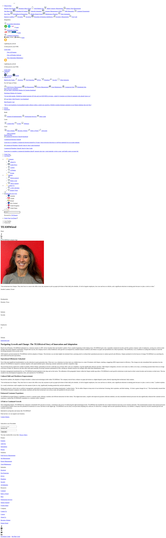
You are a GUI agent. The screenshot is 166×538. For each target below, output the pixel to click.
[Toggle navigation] (14, 3)
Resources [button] (7, 109)
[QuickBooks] (6, 27)
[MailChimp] (17, 37)
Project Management (6, 461)
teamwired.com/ (5, 340)
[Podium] (7, 37)
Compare (3, 491)
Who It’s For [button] (7, 77)
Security (3, 482)
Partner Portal (4, 523)
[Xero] (9, 27)
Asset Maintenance (6, 464)
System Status (4, 505)
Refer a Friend (5, 493)
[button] (9, 159)
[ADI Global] (6, 32)
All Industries (4, 485)
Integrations (4, 446)
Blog (2, 496)
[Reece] (9, 32)
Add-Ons (3, 443)
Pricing (6, 108)
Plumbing (3, 479)
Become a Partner (5, 520)
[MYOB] (13, 27)
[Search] (6, 210)
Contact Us (4, 511)
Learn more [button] (7, 49)
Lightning (7, 72)
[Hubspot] (12, 37)
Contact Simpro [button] (5, 417)
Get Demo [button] (7, 156)
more (17, 27)
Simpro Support (5, 502)
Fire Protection (5, 473)
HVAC (3, 476)
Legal (18, 536)
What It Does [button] (7, 5)
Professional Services (6, 499)
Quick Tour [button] (7, 154)
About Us (3, 517)
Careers (3, 514)
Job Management (5, 458)
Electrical (3, 470)
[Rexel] (14, 32)
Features (3, 441)
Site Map (14, 536)
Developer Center (5, 536)
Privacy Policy (23, 435)
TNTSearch (14, 215)
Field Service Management (8, 455)
